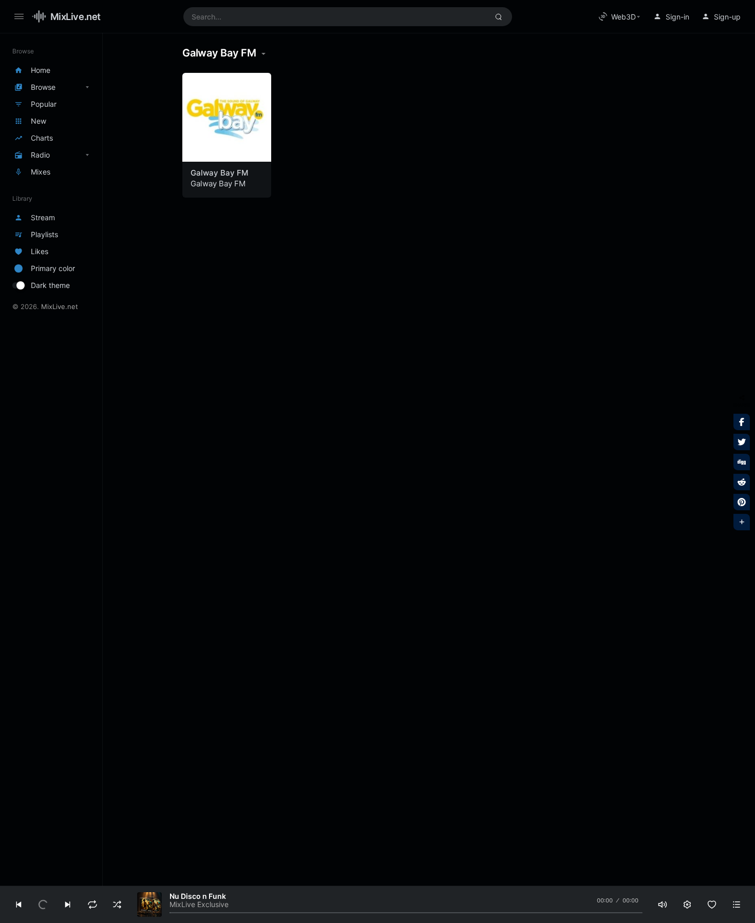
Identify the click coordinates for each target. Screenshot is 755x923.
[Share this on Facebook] (741, 422)
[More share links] (741, 522)
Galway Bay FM (219, 173)
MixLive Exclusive (199, 904)
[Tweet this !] (741, 442)
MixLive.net (75, 16)
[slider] (406, 913)
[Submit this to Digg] (741, 462)
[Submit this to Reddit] (741, 482)
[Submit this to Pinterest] (741, 502)
